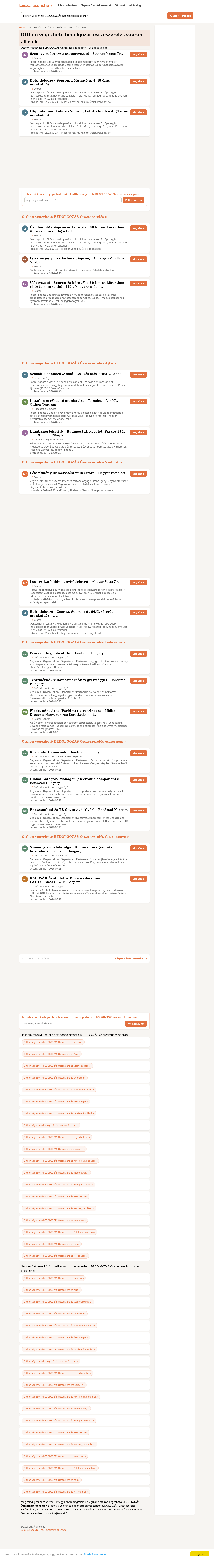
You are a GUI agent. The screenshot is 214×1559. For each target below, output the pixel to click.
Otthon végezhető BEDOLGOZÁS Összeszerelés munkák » (54, 1277)
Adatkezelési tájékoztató (53, 1529)
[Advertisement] (83, 162)
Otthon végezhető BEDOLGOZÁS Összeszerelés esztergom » (74, 741)
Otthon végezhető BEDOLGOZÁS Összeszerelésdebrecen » (54, 1148)
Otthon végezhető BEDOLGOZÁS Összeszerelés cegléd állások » (57, 1137)
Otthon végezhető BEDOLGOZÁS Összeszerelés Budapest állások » (58, 1184)
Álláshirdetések (67, 5)
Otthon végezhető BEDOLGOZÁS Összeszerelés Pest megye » (55, 1196)
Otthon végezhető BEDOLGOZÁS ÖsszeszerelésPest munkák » (56, 1491)
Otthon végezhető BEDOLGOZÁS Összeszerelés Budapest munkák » (59, 1420)
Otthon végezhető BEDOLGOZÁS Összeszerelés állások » (53, 1042)
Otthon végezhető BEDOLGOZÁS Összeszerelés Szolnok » (72, 462)
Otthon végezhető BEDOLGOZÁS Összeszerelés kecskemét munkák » (59, 1349)
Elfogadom (200, 1554)
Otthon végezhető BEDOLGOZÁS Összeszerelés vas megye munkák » (59, 1444)
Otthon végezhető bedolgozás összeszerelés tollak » (51, 1125)
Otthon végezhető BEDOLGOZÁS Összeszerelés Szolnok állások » (57, 1065)
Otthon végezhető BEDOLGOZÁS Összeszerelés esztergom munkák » (59, 1325)
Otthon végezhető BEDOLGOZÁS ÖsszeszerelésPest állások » (55, 1255)
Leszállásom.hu (34, 5)
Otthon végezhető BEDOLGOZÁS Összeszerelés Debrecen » (73, 642)
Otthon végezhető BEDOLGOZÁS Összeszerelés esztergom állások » (59, 1089)
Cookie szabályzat (30, 1529)
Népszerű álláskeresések (96, 5)
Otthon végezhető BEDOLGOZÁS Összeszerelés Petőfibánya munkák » (60, 1467)
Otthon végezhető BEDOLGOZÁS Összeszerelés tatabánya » (55, 1220)
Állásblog (135, 5)
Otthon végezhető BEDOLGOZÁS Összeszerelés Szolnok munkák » (58, 1301)
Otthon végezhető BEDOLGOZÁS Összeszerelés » (64, 217)
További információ (95, 1554)
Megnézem (139, 54)
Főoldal (23, 27)
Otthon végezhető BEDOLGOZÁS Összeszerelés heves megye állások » (60, 1160)
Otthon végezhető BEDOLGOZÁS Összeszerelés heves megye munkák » (61, 1396)
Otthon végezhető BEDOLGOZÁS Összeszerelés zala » (52, 1243)
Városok (120, 5)
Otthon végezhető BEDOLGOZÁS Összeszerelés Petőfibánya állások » (59, 1232)
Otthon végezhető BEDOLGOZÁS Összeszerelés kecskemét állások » (59, 1113)
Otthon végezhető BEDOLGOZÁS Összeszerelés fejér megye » (75, 836)
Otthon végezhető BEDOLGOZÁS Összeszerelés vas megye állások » (59, 1208)
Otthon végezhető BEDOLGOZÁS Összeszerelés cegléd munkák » (57, 1372)
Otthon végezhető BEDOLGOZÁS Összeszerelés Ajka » (69, 363)
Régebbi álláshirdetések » (131, 958)
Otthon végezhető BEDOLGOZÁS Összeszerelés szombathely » (56, 1172)
